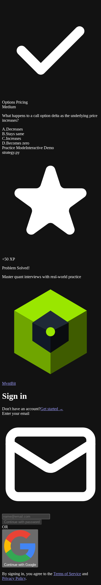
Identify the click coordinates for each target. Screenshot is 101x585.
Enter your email (15, 413)
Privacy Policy (14, 578)
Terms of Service (67, 574)
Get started (51, 409)
